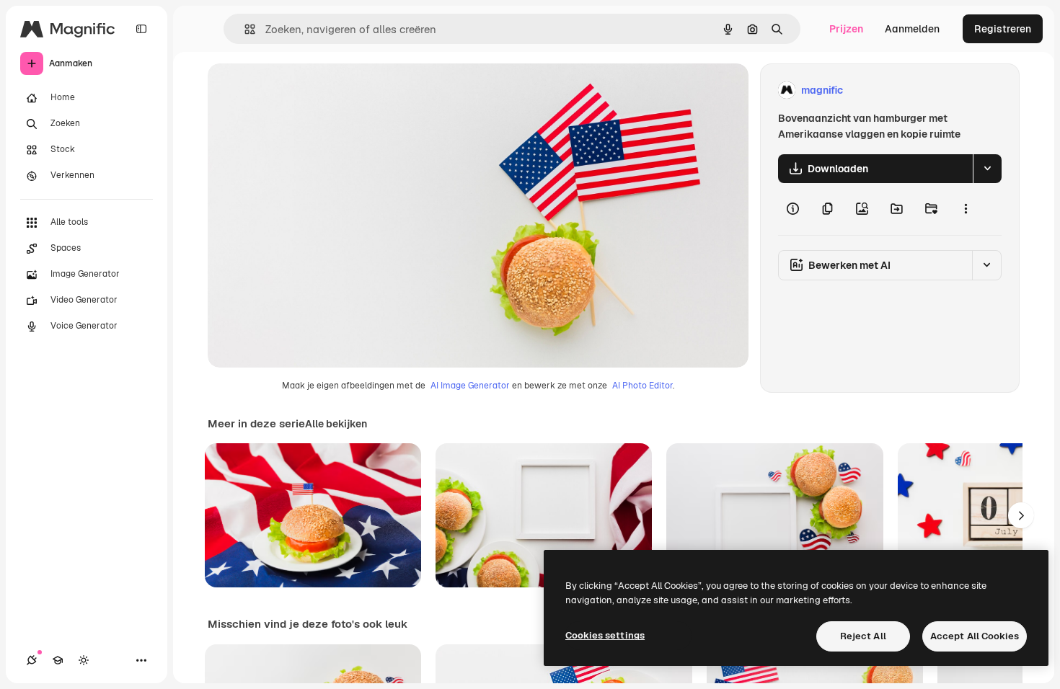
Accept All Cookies (974, 636)
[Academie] (57, 660)
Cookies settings (605, 635)
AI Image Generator (470, 385)
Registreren (1002, 28)
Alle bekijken (336, 423)
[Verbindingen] (31, 660)
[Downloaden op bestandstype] (987, 168)
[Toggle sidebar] (141, 28)
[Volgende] (1021, 515)
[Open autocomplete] (244, 29)
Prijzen (846, 28)
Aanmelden (912, 28)
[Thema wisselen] (83, 660)
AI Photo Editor (642, 385)
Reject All (863, 636)
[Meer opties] (965, 209)
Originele (302, 90)
